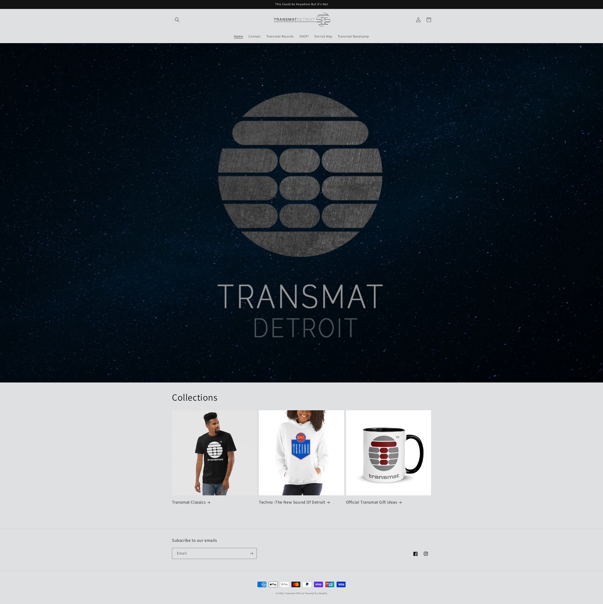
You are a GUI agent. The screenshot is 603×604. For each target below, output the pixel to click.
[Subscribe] (251, 553)
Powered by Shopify (316, 593)
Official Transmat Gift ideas (371, 502)
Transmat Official (294, 593)
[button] (177, 20)
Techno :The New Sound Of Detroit (292, 502)
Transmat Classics (188, 502)
